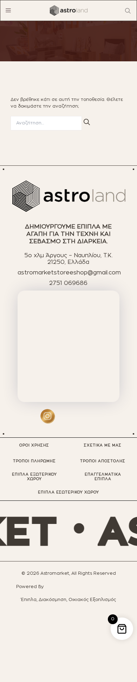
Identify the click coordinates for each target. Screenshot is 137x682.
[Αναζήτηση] (86, 122)
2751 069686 (68, 283)
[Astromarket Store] (68, 10)
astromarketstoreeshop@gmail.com (69, 272)
